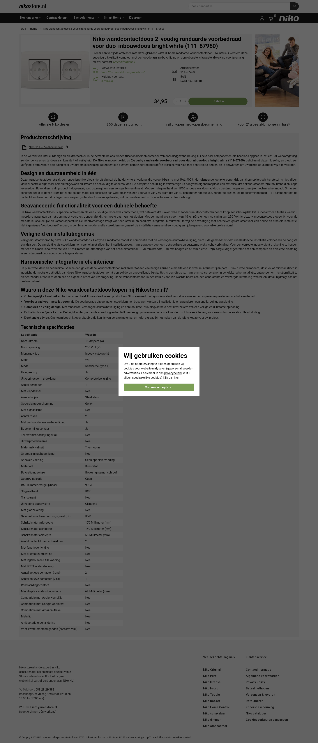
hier (176, 377)
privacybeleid (173, 373)
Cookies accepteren (159, 387)
